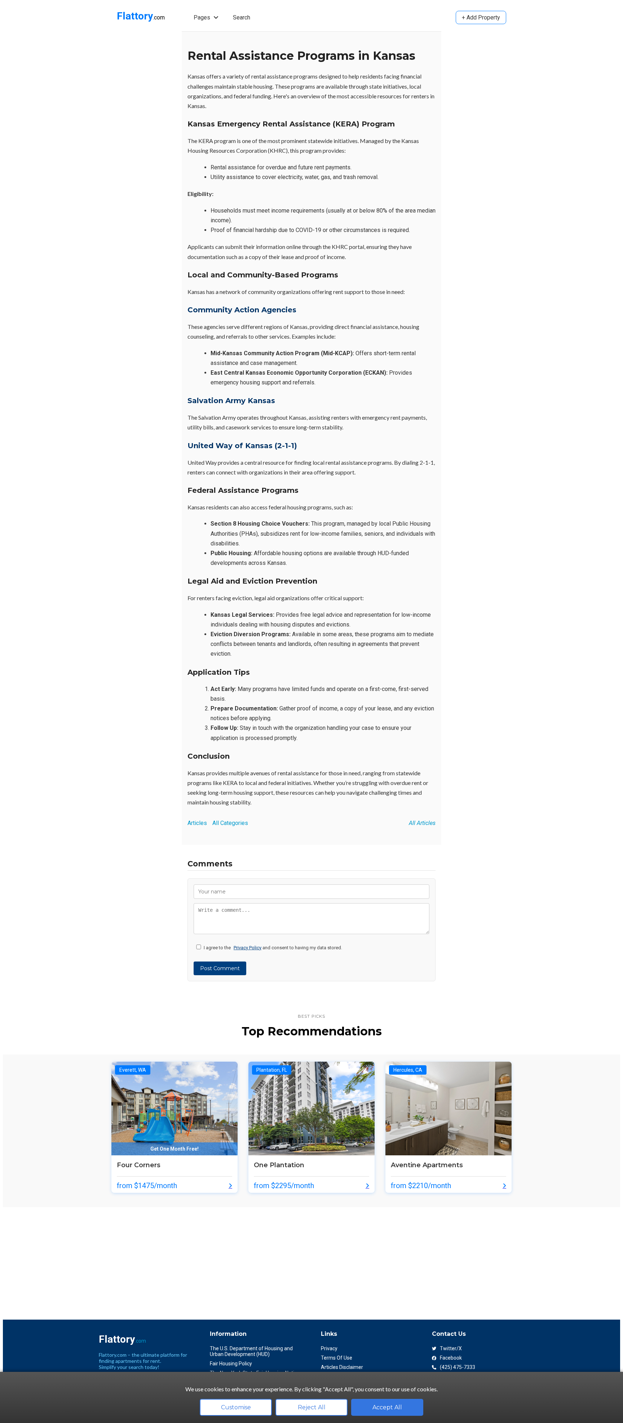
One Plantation (279, 1165)
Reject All (312, 1407)
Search (241, 17)
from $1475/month (147, 1185)
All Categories (230, 823)
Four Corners (138, 1165)
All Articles (422, 823)
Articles (197, 823)
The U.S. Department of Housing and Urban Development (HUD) (251, 1351)
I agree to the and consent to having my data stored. (273, 947)
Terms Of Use (336, 1358)
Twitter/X (451, 1348)
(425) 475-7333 (457, 1367)
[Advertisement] (219, 1257)
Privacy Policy (247, 947)
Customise (236, 1407)
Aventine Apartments (427, 1165)
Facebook (451, 1358)
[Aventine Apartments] (448, 1153)
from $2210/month (421, 1185)
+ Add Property (481, 17)
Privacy (329, 1348)
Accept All (387, 1407)
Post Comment (220, 968)
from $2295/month (284, 1185)
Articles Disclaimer (342, 1367)
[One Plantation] (311, 1153)
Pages (203, 17)
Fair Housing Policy (231, 1363)
